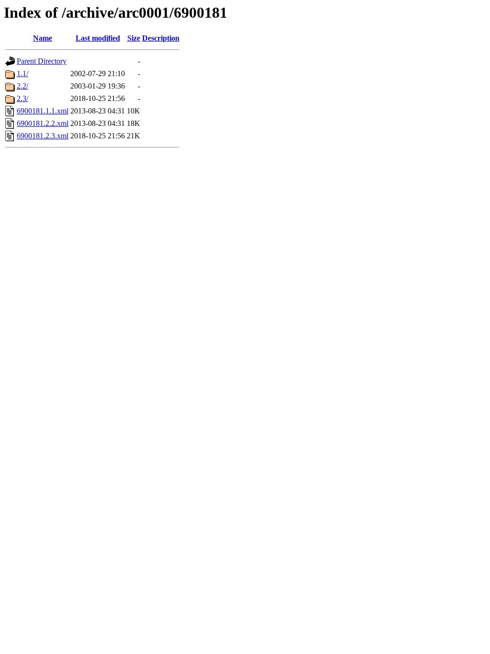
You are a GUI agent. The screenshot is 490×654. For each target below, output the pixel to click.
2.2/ (22, 86)
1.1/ (22, 73)
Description (160, 38)
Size (133, 38)
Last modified (98, 38)
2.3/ (22, 98)
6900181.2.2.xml (42, 123)
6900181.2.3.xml (42, 136)
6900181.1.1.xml (42, 111)
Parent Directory (42, 61)
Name (42, 38)
